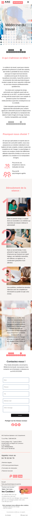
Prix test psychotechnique (9, 486)
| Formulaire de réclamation (9, 468)
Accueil (4, 482)
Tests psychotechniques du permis (11, 484)
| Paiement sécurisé (7, 471)
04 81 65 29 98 (17, 371)
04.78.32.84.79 (18, 2)
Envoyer (20, 415)
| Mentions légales (7, 462)
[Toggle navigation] (28, 2)
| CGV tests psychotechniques (10, 465)
